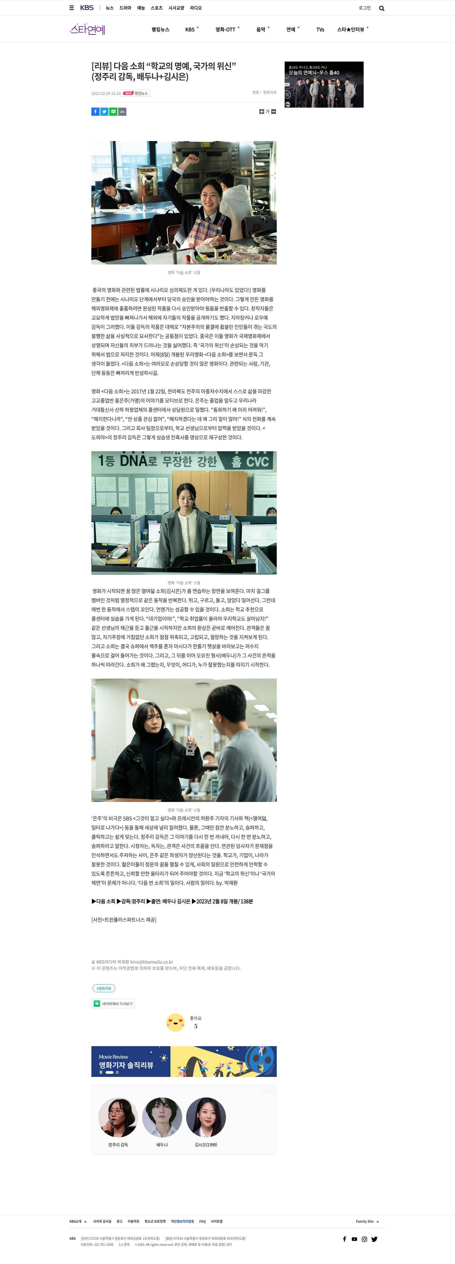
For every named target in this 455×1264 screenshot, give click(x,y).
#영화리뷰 (104, 988)
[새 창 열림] (95, 112)
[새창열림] (184, 1061)
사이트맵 (216, 1221)
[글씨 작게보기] (261, 111)
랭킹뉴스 (141, 93)
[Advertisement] (184, 1175)
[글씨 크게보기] (273, 111)
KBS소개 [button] (75, 1221)
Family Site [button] (365, 1221)
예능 (141, 7)
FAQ (202, 1221)
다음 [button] (271, 1090)
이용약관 (133, 1221)
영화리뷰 (270, 92)
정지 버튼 (100, 1072)
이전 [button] (265, 1090)
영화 (255, 92)
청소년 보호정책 (155, 1221)
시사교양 (176, 7)
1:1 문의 (124, 1244)
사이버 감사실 (102, 1221)
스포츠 (157, 7)
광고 (119, 1221)
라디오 (196, 7)
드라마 (125, 7)
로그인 (365, 7)
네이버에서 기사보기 (117, 1003)
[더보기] (198, 28)
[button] (72, 7)
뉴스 (110, 7)
